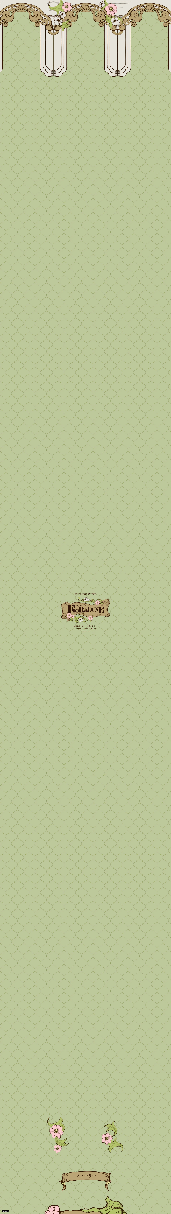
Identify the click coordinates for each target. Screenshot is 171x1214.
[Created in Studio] (5, 1211)
